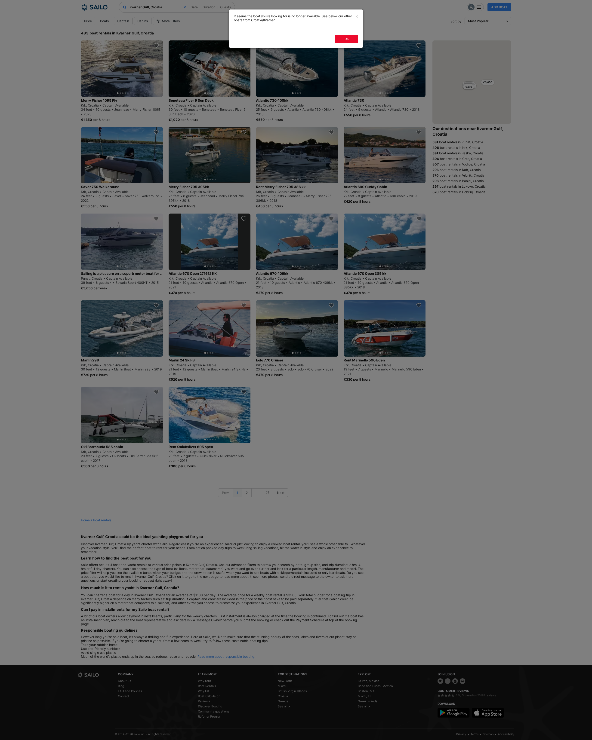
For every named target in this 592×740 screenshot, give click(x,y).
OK (347, 39)
